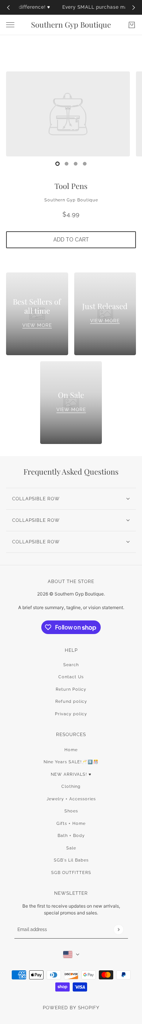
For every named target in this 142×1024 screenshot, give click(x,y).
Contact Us (71, 676)
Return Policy (71, 689)
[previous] (8, 7)
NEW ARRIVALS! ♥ (71, 774)
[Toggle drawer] (10, 24)
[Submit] (118, 930)
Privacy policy (71, 714)
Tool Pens (71, 186)
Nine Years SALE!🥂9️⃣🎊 (71, 761)
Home (71, 749)
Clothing (71, 786)
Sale (71, 848)
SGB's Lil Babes (71, 860)
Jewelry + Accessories (71, 799)
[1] (66, 163)
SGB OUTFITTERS (71, 872)
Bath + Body (71, 835)
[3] (84, 163)
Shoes (71, 811)
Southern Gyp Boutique (71, 200)
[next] (133, 7)
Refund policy (71, 701)
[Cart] (132, 25)
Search (71, 664)
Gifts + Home (71, 823)
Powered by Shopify (71, 1007)
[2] (75, 163)
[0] (57, 163)
